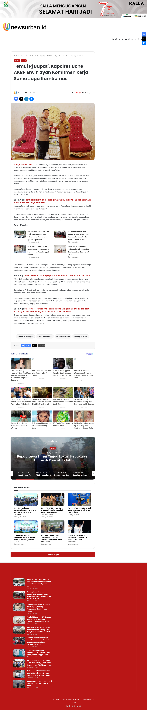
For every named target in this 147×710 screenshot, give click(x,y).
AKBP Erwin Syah (26, 336)
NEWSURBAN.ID (25, 165)
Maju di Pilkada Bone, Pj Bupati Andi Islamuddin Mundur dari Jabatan (57, 275)
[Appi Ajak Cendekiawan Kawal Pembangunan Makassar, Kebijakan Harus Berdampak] (52, 526)
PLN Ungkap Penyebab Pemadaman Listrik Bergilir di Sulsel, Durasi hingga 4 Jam (38, 652)
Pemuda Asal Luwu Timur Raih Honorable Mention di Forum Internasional (79, 510)
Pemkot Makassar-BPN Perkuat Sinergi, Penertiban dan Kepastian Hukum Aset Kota (39, 619)
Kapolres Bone (63, 336)
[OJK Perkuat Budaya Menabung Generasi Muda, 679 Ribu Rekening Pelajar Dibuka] (26, 526)
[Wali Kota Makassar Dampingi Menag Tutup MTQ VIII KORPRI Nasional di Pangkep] (26, 499)
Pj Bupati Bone (81, 336)
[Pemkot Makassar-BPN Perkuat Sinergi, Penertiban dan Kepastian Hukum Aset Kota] (60, 249)
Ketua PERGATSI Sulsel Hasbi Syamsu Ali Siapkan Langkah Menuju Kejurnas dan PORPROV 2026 (52, 511)
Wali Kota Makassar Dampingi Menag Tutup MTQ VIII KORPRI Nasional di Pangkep (25, 511)
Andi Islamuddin (45, 336)
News (23, 56)
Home (17, 56)
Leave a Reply (52, 554)
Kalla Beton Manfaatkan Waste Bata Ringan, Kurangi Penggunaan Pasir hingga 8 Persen (39, 607)
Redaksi (73, 703)
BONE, (16, 165)
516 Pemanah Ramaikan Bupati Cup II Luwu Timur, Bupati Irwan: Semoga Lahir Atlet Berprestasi (39, 662)
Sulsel (24, 60)
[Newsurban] (24, 27)
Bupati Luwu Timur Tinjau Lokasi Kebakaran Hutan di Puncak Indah (39, 683)
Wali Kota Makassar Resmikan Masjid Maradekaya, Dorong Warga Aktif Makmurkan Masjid (39, 673)
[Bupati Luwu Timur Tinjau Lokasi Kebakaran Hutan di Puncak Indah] (19, 684)
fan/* (41, 323)
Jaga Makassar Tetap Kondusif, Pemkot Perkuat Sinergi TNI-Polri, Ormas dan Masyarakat (39, 629)
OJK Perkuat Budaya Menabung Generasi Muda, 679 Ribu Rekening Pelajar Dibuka (24, 538)
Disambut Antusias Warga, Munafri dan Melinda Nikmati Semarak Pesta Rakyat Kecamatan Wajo (38, 641)
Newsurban (21, 93)
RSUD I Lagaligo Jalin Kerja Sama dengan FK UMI (52, 458)
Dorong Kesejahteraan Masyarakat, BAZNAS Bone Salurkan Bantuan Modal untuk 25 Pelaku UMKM (39, 595)
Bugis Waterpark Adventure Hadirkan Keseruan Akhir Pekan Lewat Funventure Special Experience (39, 582)
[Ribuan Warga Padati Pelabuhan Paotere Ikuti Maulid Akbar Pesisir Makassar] (79, 526)
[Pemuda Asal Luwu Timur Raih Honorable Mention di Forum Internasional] (79, 499)
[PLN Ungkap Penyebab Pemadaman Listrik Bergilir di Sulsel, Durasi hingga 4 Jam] (19, 653)
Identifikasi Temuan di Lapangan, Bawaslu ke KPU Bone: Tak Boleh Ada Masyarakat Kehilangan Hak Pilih (52, 201)
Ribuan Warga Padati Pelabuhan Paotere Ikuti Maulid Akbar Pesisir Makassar (77, 538)
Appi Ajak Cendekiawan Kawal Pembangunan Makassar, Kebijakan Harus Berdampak (51, 538)
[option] (53, 458)
